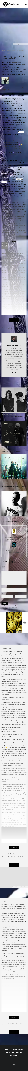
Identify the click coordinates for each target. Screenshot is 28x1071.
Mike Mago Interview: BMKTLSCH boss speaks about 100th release (14, 537)
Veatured (8, 51)
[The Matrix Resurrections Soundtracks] (14, 466)
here (2, 690)
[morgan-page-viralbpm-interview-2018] (5, 83)
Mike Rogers (17, 820)
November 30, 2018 (6, 736)
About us (7, 1049)
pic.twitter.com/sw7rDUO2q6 (8, 731)
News (7, 414)
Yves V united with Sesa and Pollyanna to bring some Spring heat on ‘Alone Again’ (12, 520)
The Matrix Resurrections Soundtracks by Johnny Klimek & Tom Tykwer (13, 487)
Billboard (21, 132)
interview (14, 679)
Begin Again (22, 904)
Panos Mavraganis (13, 345)
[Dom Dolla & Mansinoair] (14, 400)
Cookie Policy (14, 1055)
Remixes (3, 51)
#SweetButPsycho (10, 140)
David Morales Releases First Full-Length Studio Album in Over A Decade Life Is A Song (13, 450)
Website (17, 593)
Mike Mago (21, 856)
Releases (22, 50)
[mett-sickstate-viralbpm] (4, 245)
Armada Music (11, 1023)
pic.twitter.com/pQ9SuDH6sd (13, 149)
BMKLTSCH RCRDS (15, 651)
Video (14, 414)
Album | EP (3, 447)
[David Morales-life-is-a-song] (14, 433)
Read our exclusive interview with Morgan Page (12, 89)
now (19, 308)
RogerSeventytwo (15, 687)
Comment (3, 569)
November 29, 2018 (10, 155)
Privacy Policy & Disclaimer (14, 1052)
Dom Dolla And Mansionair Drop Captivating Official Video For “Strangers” (13, 417)
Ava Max (15, 62)
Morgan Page (10, 328)
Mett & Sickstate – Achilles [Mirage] (15, 246)
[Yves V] (14, 503)
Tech (7, 482)
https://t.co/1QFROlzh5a (7, 729)
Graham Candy (14, 915)
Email (2, 593)
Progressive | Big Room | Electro (13, 50)
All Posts (3, 50)
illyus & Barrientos (12, 856)
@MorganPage (9, 142)
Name (2, 587)
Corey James (14, 906)
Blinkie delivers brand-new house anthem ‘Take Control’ (14, 550)
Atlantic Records (6, 310)
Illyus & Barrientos (11, 662)
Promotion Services (17, 1049)
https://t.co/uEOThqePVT (12, 147)
